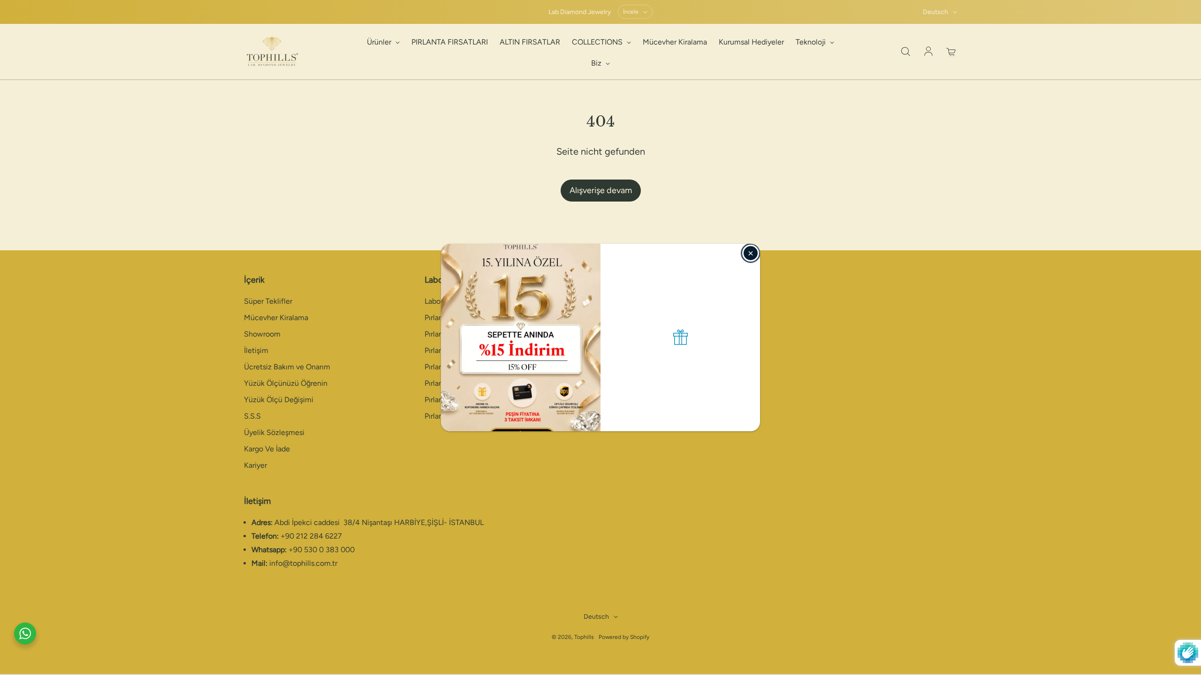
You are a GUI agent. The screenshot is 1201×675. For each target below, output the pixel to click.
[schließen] (751, 253)
